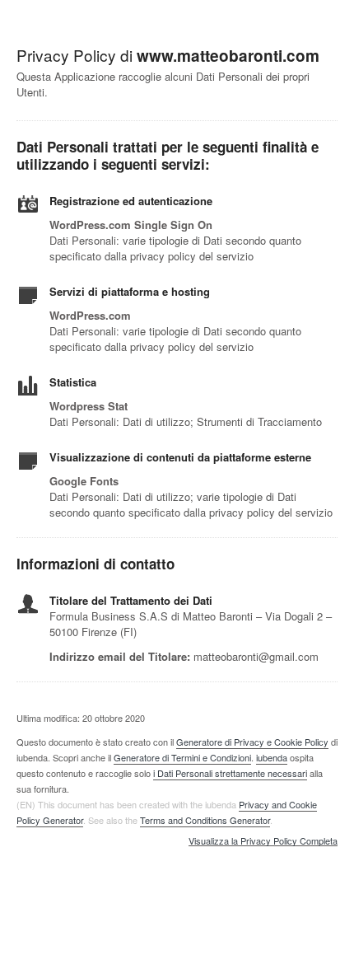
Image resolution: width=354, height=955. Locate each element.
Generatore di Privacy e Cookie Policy (252, 741)
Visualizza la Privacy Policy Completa (263, 841)
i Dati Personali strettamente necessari (230, 772)
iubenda (271, 757)
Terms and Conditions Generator (205, 819)
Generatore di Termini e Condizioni (182, 757)
